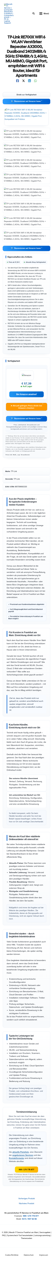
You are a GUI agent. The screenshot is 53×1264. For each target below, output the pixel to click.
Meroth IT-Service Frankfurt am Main (23, 1232)
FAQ (4, 1235)
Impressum (43, 1255)
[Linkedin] (29, 80)
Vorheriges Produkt (26, 1199)
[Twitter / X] (23, 80)
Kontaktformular (16, 1158)
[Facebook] (17, 80)
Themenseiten (26, 1238)
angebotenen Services (22, 1155)
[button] (33, 13)
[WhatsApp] (35, 80)
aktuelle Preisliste (20, 1152)
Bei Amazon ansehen (26, 394)
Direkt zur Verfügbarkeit (26, 95)
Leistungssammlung (42, 1235)
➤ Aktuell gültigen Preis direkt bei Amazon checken (26, 406)
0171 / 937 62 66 (29, 1219)
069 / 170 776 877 (26, 1169)
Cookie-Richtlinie (11, 1255)
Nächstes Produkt (26, 1203)
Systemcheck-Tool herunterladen (20, 1235)
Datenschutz (29, 1255)
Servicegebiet (45, 1232)
